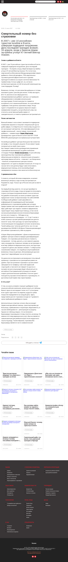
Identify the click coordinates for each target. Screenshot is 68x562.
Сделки (8, 470)
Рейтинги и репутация (51, 467)
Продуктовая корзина (51, 495)
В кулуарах (28, 515)
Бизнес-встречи (30, 507)
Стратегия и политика (32, 467)
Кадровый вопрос (30, 474)
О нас (7, 522)
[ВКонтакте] (12, 337)
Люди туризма (29, 509)
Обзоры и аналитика (12, 476)
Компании (48, 505)
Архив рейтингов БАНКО (51, 472)
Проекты (28, 472)
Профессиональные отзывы (52, 491)
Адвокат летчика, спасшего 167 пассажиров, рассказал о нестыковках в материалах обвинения (12, 406)
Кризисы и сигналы (30, 493)
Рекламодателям (11, 529)
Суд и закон (9, 485)
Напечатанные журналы (12, 531)
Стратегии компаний (31, 470)
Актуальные (29, 525)
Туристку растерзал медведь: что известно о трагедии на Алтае (11, 375)
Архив (27, 527)
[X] (18, 337)
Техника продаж (49, 489)
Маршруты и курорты (51, 493)
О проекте (9, 525)
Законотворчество (11, 489)
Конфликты (9, 472)
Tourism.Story (29, 503)
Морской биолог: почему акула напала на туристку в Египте (33, 423)
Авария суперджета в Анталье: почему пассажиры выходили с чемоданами (11, 438)
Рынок (7, 467)
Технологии (9, 500)
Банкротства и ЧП (30, 485)
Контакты (9, 527)
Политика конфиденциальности (34, 551)
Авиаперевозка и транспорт (13, 474)
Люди (47, 503)
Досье (46, 500)
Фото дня (28, 513)
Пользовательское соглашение (34, 553)
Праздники (28, 505)
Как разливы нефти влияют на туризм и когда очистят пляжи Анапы (31, 406)
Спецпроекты (29, 522)
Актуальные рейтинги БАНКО (52, 470)
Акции (27, 517)
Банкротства (29, 489)
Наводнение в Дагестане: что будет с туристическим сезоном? (33, 375)
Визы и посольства (11, 478)
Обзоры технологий (12, 505)
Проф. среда (29, 500)
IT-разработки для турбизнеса (14, 503)
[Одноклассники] (15, 337)
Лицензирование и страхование (14, 480)
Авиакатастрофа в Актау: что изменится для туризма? (54, 406)
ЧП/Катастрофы (8, 329)
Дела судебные (10, 491)
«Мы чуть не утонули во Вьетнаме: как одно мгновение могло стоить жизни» (54, 375)
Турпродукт (48, 485)
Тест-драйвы (29, 511)
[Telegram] (21, 337)
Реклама (34, 543)
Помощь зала (10, 495)
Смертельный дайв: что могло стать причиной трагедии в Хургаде (32, 438)
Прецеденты (10, 493)
